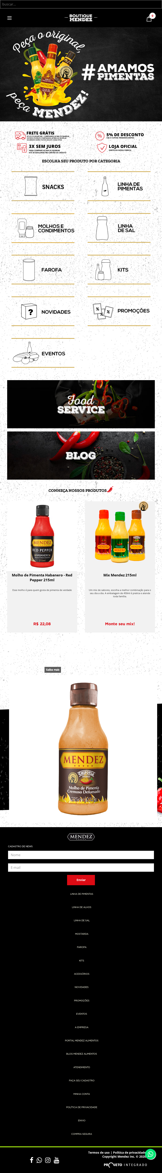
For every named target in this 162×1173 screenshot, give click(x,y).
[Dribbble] (49, 1160)
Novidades (82, 987)
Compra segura (81, 1134)
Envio (81, 1121)
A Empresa (81, 1027)
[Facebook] (33, 1160)
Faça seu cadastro (81, 1081)
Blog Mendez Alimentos (81, 1054)
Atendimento (81, 1067)
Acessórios (81, 974)
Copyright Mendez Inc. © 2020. (124, 1156)
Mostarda (81, 934)
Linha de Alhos (81, 907)
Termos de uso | (100, 1152)
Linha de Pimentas (81, 894)
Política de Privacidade (81, 1107)
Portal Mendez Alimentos (82, 1041)
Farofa (81, 947)
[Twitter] (40, 1160)
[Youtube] (56, 1160)
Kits (81, 961)
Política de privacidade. (130, 1152)
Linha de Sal (82, 921)
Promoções (81, 1001)
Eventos (81, 1014)
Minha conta (81, 1094)
